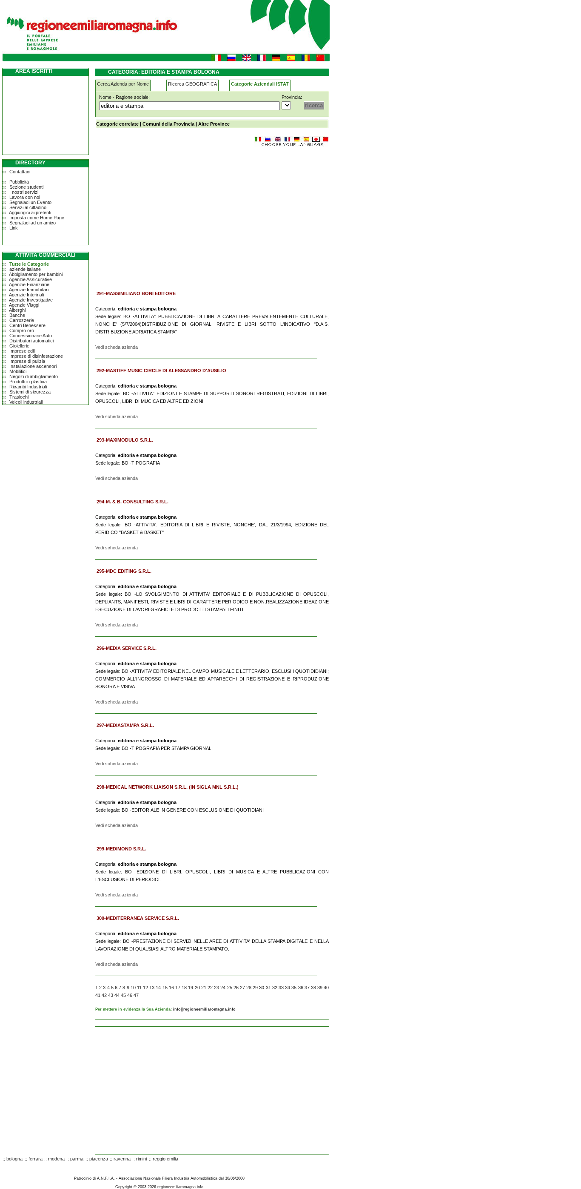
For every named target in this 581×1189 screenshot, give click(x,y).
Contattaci (19, 171)
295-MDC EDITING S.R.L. (124, 571)
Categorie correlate (117, 123)
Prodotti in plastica (28, 381)
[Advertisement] (166, 214)
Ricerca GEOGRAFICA (192, 83)
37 (307, 987)
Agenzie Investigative (31, 299)
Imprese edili (22, 350)
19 (190, 987)
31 (268, 987)
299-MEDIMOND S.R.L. (121, 848)
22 (210, 987)
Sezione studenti (26, 187)
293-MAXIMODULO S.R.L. (125, 439)
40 (326, 987)
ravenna (122, 1158)
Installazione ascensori (33, 366)
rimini (141, 1158)
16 (171, 987)
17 (177, 987)
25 (229, 987)
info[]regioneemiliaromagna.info (204, 1009)
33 (281, 987)
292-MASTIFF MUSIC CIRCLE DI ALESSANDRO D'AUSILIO (161, 370)
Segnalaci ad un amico (32, 222)
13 (151, 987)
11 (139, 987)
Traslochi (18, 396)
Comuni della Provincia (168, 123)
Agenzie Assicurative (30, 279)
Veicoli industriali (26, 402)
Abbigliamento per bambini (36, 274)
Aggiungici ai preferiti (30, 212)
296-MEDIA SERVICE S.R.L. (127, 648)
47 (136, 995)
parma (76, 1158)
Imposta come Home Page (36, 217)
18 (184, 987)
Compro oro (21, 330)
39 (319, 987)
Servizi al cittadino (27, 207)
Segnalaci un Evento (30, 202)
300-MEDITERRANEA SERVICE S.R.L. (138, 918)
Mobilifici (17, 371)
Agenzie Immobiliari (28, 289)
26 (236, 987)
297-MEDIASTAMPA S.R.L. (125, 725)
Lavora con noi (24, 197)
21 (203, 987)
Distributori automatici (31, 340)
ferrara (35, 1158)
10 (133, 987)
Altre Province (214, 123)
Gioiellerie (19, 345)
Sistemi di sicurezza (30, 391)
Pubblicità (19, 181)
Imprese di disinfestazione (36, 356)
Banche (17, 315)
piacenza (98, 1158)
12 (145, 987)
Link (13, 227)
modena (56, 1158)
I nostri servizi (23, 192)
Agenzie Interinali (26, 294)
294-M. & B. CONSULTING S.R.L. (132, 501)
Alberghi (17, 310)
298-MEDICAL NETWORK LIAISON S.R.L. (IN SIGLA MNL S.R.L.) (168, 787)
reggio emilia (165, 1158)
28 (248, 987)
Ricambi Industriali (28, 386)
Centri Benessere (27, 325)
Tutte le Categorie (29, 264)
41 (97, 995)
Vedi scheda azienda (116, 347)
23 (216, 987)
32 (274, 987)
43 (110, 995)
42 (104, 995)
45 (123, 995)
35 (293, 987)
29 (255, 987)
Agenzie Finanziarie (29, 284)
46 (129, 995)
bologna (14, 1158)
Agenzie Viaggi (24, 304)
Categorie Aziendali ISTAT (260, 83)
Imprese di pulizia (27, 361)
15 (165, 987)
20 (197, 987)
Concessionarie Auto (30, 335)
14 (158, 987)
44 (117, 995)
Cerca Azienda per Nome (123, 83)
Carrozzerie (21, 320)
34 (287, 987)
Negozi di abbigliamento (33, 376)
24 (222, 987)
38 (313, 987)
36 (300, 987)
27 (242, 987)
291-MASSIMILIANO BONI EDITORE (136, 293)
